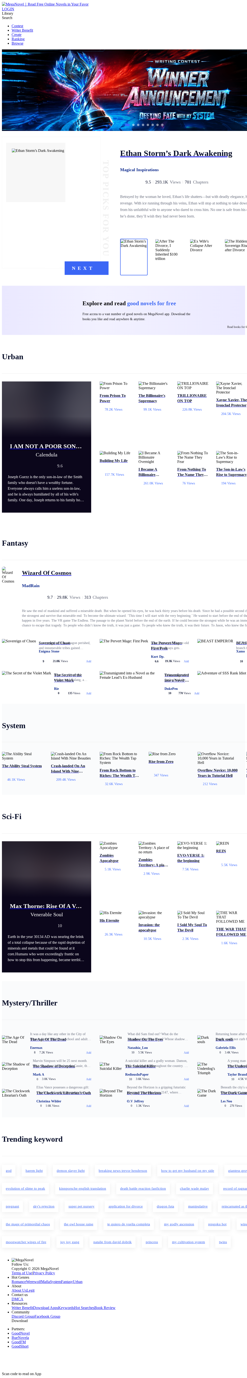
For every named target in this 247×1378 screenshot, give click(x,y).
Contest (17, 26)
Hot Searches (84, 1308)
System (55, 1282)
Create (16, 35)
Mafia (45, 1282)
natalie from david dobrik (112, 1242)
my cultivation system (188, 1242)
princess (152, 1242)
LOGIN (8, 9)
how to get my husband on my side (187, 1171)
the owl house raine (78, 1224)
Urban (77, 1282)
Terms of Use (22, 1273)
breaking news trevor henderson (123, 1171)
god (9, 1171)
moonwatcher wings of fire (26, 1242)
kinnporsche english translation (82, 1188)
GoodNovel (21, 1333)
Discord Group (23, 1316)
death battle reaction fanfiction (143, 1188)
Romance (19, 1282)
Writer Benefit (22, 30)
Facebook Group (47, 1316)
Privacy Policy (44, 1273)
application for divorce (126, 1206)
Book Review (105, 1308)
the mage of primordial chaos (28, 1224)
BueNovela (20, 1338)
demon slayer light (71, 1171)
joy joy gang (69, 1242)
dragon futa (165, 1206)
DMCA (17, 1299)
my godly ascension (179, 1224)
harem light (34, 1171)
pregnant (12, 1206)
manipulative (198, 1206)
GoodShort (20, 1346)
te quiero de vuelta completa (128, 1224)
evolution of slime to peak (25, 1188)
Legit (30, 1290)
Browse (17, 43)
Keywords (66, 1308)
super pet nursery (82, 1206)
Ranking (18, 39)
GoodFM (19, 1342)
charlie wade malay (194, 1188)
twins (223, 1242)
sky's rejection (44, 1206)
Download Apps (45, 1308)
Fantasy (67, 1282)
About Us (19, 1290)
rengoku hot (217, 1224)
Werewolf (33, 1282)
